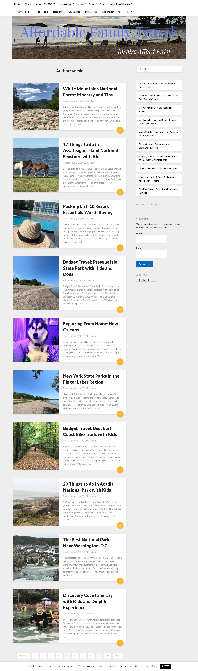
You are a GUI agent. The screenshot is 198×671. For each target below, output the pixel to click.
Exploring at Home (111, 11)
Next (118, 655)
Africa (92, 4)
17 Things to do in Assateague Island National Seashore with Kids (90, 150)
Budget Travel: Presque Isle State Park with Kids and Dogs (90, 268)
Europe (80, 4)
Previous (23, 655)
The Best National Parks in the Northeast (159, 168)
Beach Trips (74, 11)
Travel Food (23, 11)
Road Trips (58, 11)
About (28, 4)
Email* (139, 248)
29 (108, 655)
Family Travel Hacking (119, 4)
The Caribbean (64, 4)
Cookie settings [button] (149, 666)
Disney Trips (91, 11)
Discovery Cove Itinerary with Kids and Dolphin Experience (88, 601)
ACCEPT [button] (165, 666)
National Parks (41, 11)
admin (92, 101)
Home (17, 4)
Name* (139, 233)
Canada (39, 4)
